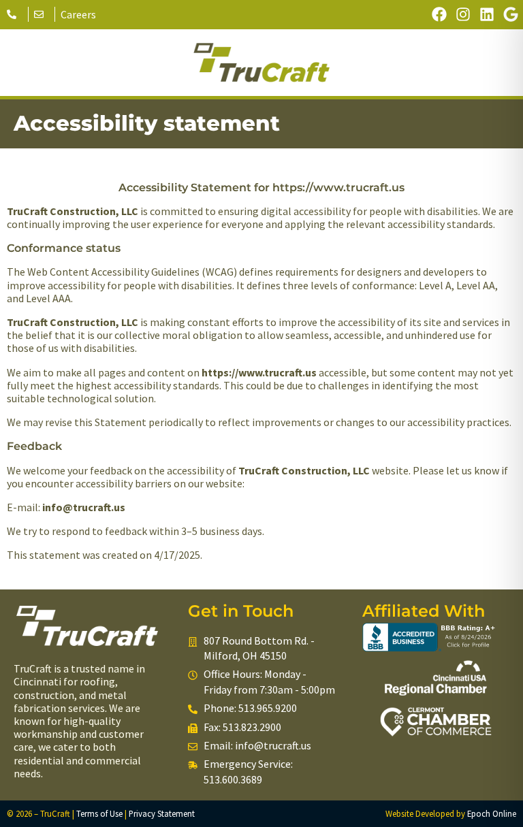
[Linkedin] (487, 15)
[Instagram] (463, 15)
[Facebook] (439, 15)
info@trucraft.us (273, 745)
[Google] (511, 15)
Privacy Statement (162, 813)
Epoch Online (491, 813)
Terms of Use (99, 813)
